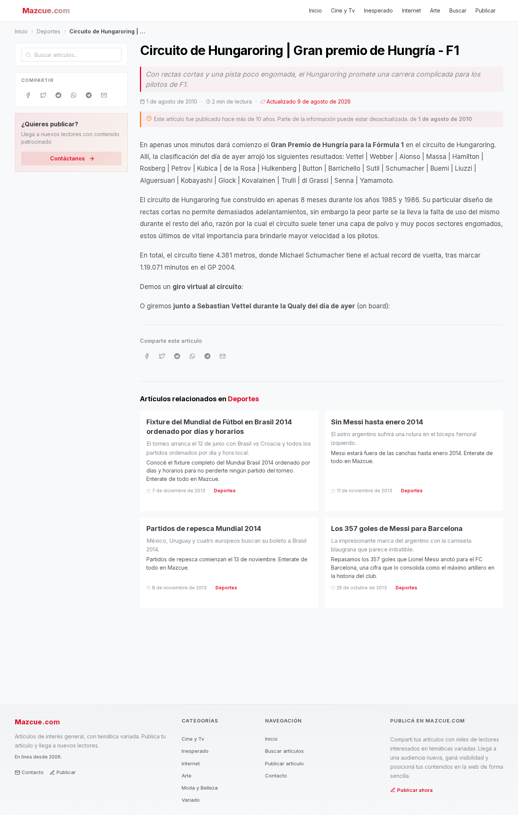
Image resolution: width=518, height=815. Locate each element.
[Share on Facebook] (28, 95)
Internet (411, 10)
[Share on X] (43, 95)
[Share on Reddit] (58, 95)
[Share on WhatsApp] (73, 95)
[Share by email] (104, 95)
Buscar (457, 10)
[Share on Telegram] (89, 95)
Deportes (48, 31)
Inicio (315, 10)
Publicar (486, 10)
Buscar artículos (284, 751)
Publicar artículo (284, 763)
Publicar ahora (415, 790)
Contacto (33, 772)
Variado (191, 800)
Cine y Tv (343, 10)
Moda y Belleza (200, 788)
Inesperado (378, 10)
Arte (435, 10)
